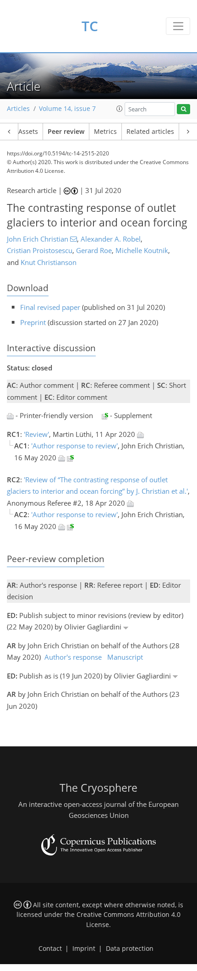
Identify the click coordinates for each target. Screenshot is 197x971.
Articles (18, 109)
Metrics (105, 131)
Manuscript (125, 657)
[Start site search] (183, 109)
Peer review (66, 131)
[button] (119, 109)
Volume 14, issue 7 (67, 109)
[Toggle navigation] (178, 26)
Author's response (73, 657)
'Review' (36, 434)
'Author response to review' (74, 445)
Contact (50, 948)
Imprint (83, 948)
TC (90, 26)
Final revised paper (50, 307)
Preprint (33, 322)
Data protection (129, 948)
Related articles (150, 131)
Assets (28, 131)
